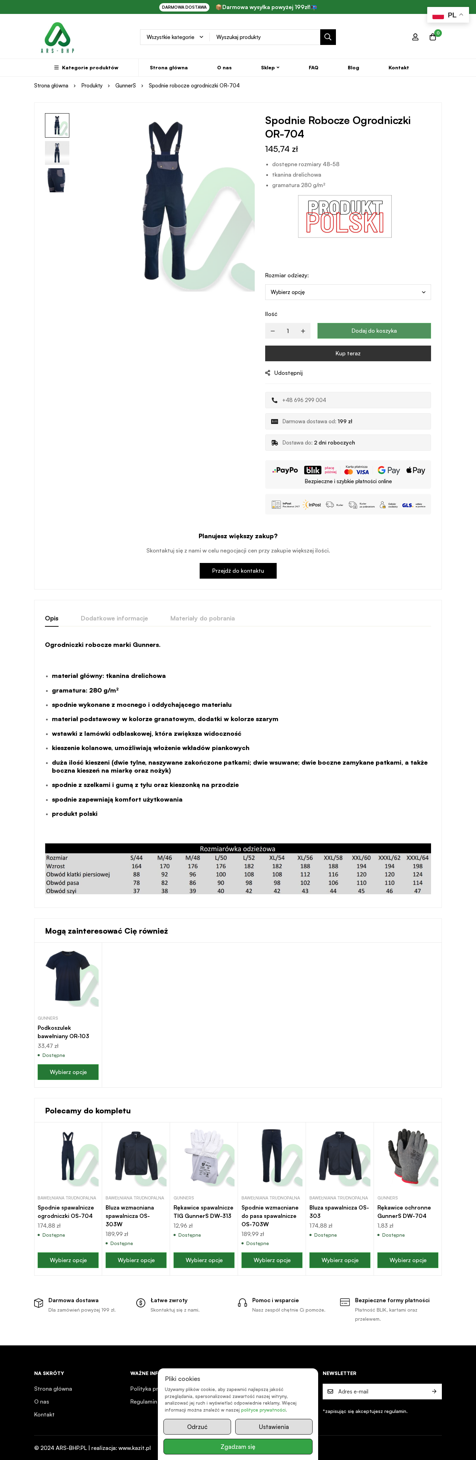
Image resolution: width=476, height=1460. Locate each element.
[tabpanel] (238, 769)
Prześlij (434, 1391)
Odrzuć (197, 1426)
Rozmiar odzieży (287, 275)
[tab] (52, 618)
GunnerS (125, 85)
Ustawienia (274, 1426)
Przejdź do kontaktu (238, 570)
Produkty (91, 85)
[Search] (328, 37)
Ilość (271, 313)
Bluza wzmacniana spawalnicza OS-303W (130, 1216)
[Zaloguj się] (415, 37)
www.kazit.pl (134, 1447)
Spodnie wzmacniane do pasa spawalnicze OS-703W (270, 1216)
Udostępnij (288, 372)
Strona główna (51, 85)
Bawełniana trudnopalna (67, 1197)
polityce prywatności (263, 1410)
